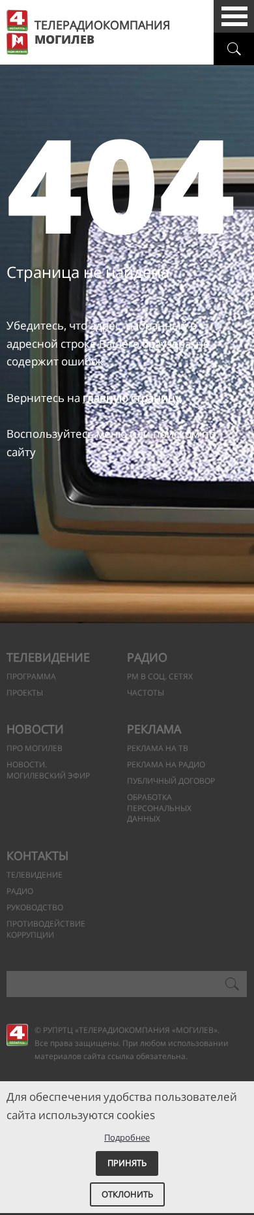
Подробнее (127, 1137)
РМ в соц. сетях (160, 676)
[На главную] (17, 1034)
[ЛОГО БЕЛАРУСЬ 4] (17, 20)
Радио (147, 657)
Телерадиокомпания (102, 32)
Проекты (25, 692)
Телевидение (48, 657)
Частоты (145, 692)
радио (20, 891)
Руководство (35, 907)
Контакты (37, 855)
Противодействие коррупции (46, 929)
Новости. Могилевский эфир (48, 770)
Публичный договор (171, 780)
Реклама (154, 729)
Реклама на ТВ (157, 748)
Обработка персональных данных (159, 808)
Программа (31, 676)
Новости (35, 729)
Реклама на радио (166, 764)
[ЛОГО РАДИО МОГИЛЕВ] (17, 44)
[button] (234, 16)
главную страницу (132, 397)
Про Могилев (35, 748)
